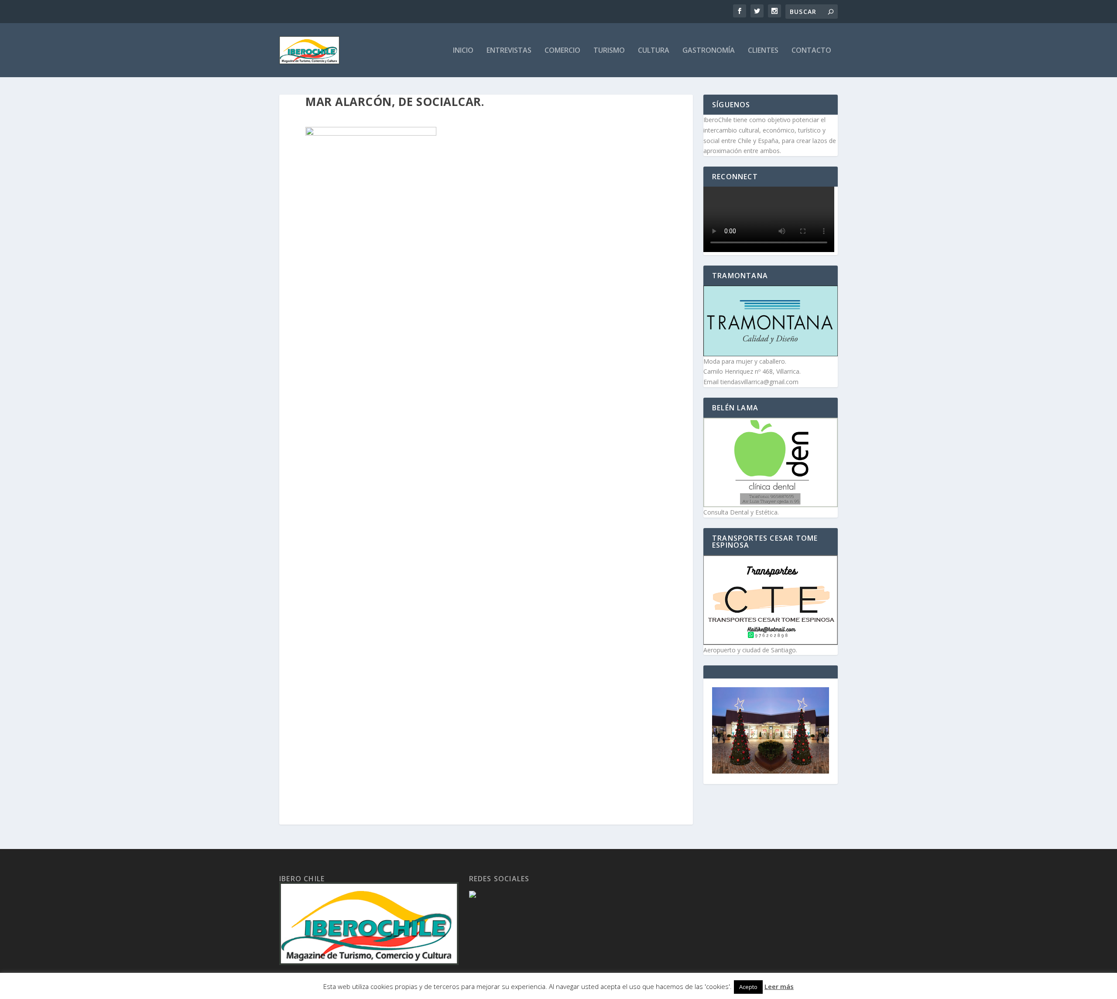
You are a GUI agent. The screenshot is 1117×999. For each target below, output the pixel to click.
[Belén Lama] (770, 462)
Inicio (463, 51)
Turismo (609, 51)
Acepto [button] (748, 987)
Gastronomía (708, 51)
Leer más (779, 986)
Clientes (763, 51)
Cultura (653, 51)
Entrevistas (509, 51)
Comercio (562, 51)
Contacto (811, 51)
